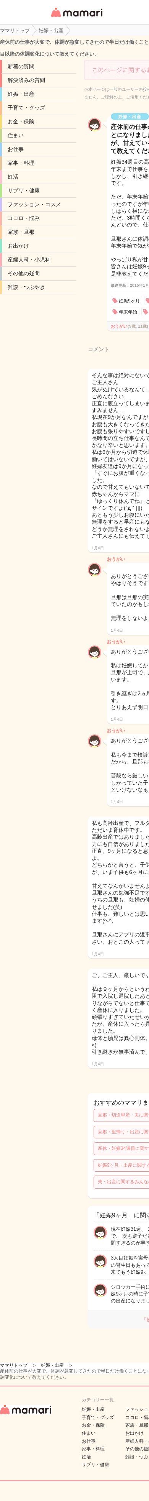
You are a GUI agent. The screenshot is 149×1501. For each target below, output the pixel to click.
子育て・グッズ (26, 108)
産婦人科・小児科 (29, 259)
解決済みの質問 (26, 80)
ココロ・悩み (24, 218)
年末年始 (128, 312)
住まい (16, 135)
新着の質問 (21, 66)
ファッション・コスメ (34, 204)
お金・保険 (21, 121)
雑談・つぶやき (26, 287)
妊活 (13, 177)
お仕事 (16, 149)
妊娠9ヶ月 (129, 301)
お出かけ (18, 246)
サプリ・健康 (24, 190)
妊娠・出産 (21, 94)
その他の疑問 (24, 273)
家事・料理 (21, 163)
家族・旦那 (21, 232)
